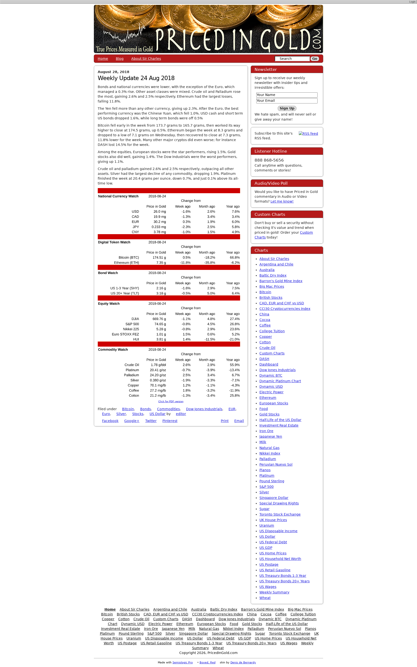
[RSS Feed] (308, 133)
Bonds (145, 409)
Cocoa (264, 320)
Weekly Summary (274, 592)
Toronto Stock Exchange (280, 514)
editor (181, 414)
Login (412, 1)
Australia (267, 270)
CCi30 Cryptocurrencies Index (284, 309)
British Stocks (270, 297)
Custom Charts (272, 353)
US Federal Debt (273, 542)
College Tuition (272, 331)
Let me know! (282, 201)
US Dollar (158, 414)
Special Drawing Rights (279, 503)
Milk (262, 442)
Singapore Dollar (273, 498)
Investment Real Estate (279, 425)
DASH (264, 359)
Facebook (110, 421)
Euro (106, 414)
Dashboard (268, 364)
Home (103, 59)
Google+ (131, 421)
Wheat (265, 598)
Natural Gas (269, 448)
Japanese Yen (270, 436)
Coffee (265, 325)
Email (239, 421)
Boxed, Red (207, 662)
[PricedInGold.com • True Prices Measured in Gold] (208, 29)
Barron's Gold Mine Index (280, 281)
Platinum (266, 475)
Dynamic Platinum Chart (280, 381)
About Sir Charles (146, 59)
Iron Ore (266, 431)
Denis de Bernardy (243, 662)
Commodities (168, 409)
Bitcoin (128, 409)
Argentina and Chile (276, 264)
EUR (232, 409)
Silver (121, 414)
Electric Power (271, 392)
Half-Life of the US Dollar (280, 420)
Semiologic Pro (183, 662)
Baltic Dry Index (272, 275)
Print (225, 421)
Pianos (265, 470)
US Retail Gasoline (275, 570)
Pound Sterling (271, 481)
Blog (120, 59)
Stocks (137, 414)
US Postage (268, 564)
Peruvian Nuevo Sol (275, 464)
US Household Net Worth (280, 559)
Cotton (265, 342)
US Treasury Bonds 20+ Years (284, 581)
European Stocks (273, 403)
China (264, 314)
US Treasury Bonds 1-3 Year (282, 576)
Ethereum (267, 398)
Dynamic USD (271, 386)
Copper (265, 337)
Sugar (264, 509)
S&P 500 (266, 487)
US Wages (267, 587)
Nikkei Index (269, 453)
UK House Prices (273, 520)
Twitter (151, 421)
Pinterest (169, 421)
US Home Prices (272, 553)
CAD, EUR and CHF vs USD (281, 303)
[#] (188, 414)
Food (263, 409)
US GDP (265, 548)
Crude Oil (267, 348)
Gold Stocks (269, 414)
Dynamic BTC (270, 375)
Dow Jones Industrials (204, 409)
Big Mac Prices (271, 286)
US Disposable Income (278, 531)
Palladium (267, 459)
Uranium (266, 525)
